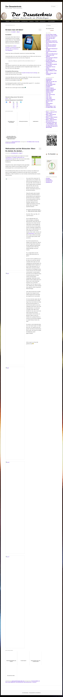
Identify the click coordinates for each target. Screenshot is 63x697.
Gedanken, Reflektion (50, 90)
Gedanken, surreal (49, 91)
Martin (47, 114)
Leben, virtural (49, 98)
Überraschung (26, 682)
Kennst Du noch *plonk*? (51, 37)
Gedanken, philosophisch (51, 89)
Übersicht (7, 21)
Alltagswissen (48, 80)
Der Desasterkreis (13, 6)
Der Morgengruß (49, 85)
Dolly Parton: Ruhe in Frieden (51, 35)
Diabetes (37, 681)
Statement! (48, 104)
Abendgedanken (49, 79)
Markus (47, 119)
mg (36, 141)
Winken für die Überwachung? (52, 53)
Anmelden (48, 178)
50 (33, 681)
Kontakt (36, 21)
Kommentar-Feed (49, 180)
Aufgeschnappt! (49, 82)
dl (35, 141)
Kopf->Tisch (48, 93)
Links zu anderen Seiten (15, 21)
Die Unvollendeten (51, 21)
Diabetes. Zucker (32, 141)
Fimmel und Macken (50, 88)
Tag (38, 141)
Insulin (9, 682)
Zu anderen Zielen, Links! (51, 107)
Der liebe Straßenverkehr (50, 84)
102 (32, 681)
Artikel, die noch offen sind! (51, 81)
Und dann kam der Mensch (51, 44)
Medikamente (13, 682)
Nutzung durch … (43, 21)
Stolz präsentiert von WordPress (35, 692)
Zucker (30, 682)
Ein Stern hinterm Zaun (50, 60)
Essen (6, 682)
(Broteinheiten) (31, 233)
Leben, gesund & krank (16, 141)
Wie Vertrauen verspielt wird (51, 40)
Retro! (47, 102)
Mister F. (18, 31)
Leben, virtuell (48, 97)
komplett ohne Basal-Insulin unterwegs (29, 72)
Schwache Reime (49, 103)
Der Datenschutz (25, 21)
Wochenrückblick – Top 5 (51, 106)
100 (27, 141)
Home (6, 98)
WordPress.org (49, 182)
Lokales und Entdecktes (50, 99)
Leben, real (22, 681)
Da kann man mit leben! (14, 30)
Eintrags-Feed (48, 179)
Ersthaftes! (48, 86)
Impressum (32, 21)
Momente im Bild (49, 101)
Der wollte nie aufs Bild (50, 69)
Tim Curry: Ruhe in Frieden (51, 34)
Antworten (34, 682)
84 (34, 681)
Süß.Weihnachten (20, 682)
